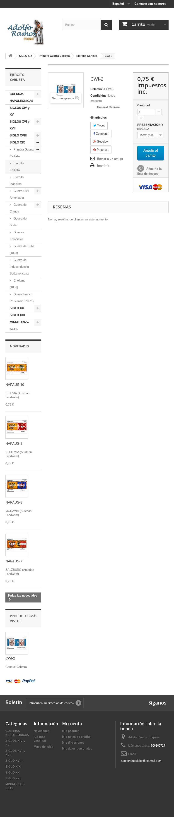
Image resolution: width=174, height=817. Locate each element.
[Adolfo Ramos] (30, 31)
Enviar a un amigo (110, 158)
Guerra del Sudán (18, 222)
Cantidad (143, 105)
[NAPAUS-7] (16, 545)
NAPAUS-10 (14, 385)
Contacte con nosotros (150, 3)
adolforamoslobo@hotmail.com (141, 760)
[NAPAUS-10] (16, 368)
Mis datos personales (77, 748)
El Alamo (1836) (17, 284)
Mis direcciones (73, 742)
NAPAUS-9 (13, 443)
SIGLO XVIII (18, 135)
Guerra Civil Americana (19, 194)
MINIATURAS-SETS (19, 325)
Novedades (19, 346)
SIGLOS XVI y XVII (19, 125)
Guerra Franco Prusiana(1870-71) (22, 298)
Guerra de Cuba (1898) (22, 249)
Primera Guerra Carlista (22, 153)
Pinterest (102, 149)
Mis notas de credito (76, 736)
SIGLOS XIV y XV (19, 111)
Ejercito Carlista (17, 167)
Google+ (102, 141)
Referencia (97, 89)
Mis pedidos (70, 731)
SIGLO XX (17, 308)
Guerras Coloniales (17, 236)
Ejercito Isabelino (17, 180)
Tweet (100, 125)
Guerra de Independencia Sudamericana (19, 266)
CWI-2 (10, 658)
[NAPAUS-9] (16, 427)
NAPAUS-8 (13, 502)
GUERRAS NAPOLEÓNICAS (21, 97)
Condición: (98, 95)
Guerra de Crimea (18, 208)
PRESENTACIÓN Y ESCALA (150, 127)
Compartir (102, 133)
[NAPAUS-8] (16, 486)
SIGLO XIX (17, 142)
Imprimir (103, 165)
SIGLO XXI (17, 315)
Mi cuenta (72, 723)
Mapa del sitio (43, 746)
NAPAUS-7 (13, 561)
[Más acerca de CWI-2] (16, 643)
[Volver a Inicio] (10, 56)
